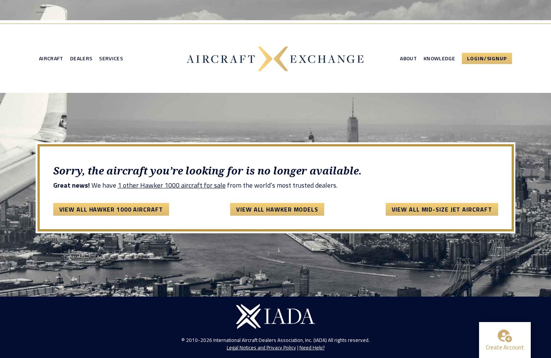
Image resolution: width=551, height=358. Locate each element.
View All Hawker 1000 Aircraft (111, 209)
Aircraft (51, 58)
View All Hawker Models (277, 209)
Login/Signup (487, 58)
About (408, 58)
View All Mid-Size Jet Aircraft (442, 209)
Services (111, 58)
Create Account (505, 347)
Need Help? (312, 347)
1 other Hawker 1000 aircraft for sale (172, 185)
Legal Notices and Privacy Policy (261, 347)
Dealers (81, 58)
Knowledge (439, 58)
